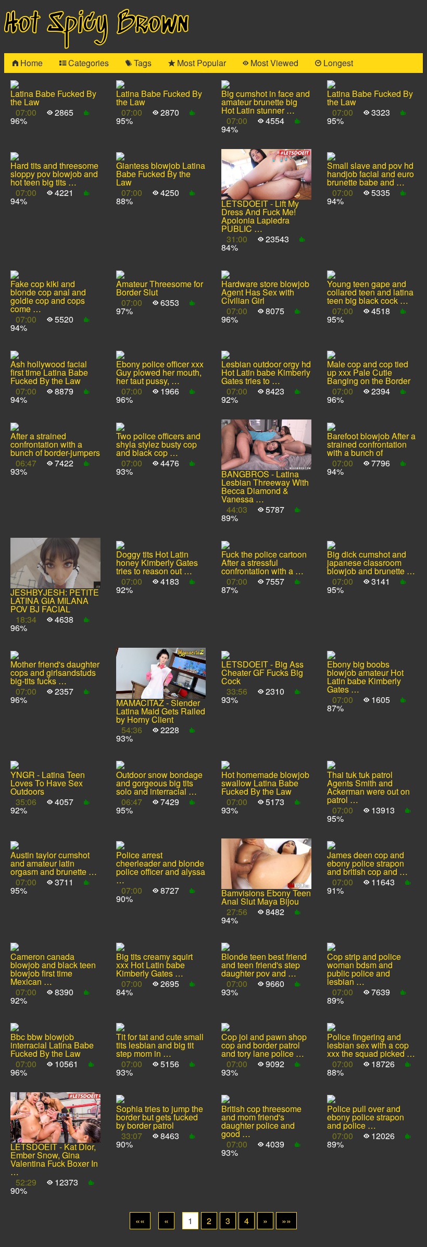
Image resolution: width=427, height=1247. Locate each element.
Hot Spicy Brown (96, 24)
